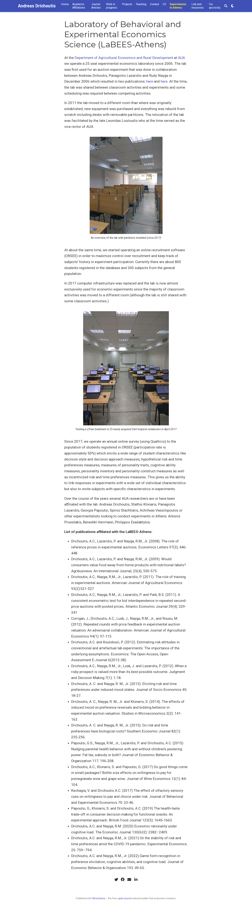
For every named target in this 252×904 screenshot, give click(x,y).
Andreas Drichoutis (37, 5)
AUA (181, 58)
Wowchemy (98, 898)
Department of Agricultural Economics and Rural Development (124, 58)
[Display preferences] (232, 6)
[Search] (225, 6)
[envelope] (129, 879)
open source (124, 898)
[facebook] (122, 879)
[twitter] (116, 879)
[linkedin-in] (135, 879)
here (149, 81)
